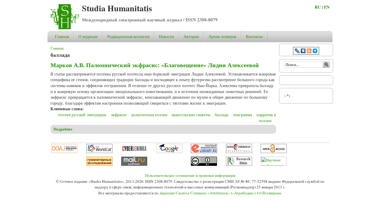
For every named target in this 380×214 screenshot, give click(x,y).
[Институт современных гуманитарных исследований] (99, 164)
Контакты (254, 36)
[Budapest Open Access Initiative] (274, 151)
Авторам (191, 36)
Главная (62, 36)
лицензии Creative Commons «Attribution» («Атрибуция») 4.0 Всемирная (220, 193)
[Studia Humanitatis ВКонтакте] (303, 51)
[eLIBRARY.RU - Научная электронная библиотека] (204, 151)
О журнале (88, 36)
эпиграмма (242, 114)
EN (327, 7)
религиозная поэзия (149, 114)
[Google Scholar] (169, 151)
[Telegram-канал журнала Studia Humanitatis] (315, 51)
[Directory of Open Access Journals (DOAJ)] (64, 151)
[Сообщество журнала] (298, 51)
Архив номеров (222, 36)
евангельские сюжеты (191, 114)
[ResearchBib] (239, 164)
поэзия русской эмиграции (82, 114)
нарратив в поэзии (266, 117)
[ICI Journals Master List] (239, 151)
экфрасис (119, 114)
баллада (221, 114)
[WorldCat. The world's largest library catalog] (99, 151)
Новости (166, 36)
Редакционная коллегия (128, 36)
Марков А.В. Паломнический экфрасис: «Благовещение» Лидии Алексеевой (154, 65)
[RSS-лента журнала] (309, 51)
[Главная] (64, 28)
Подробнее (62, 129)
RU (318, 7)
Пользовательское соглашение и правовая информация (190, 175)
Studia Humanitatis (117, 8)
